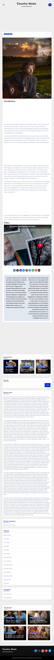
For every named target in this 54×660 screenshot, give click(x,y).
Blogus (31, 658)
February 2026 (8, 557)
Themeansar (38, 658)
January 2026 (7, 561)
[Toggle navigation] (3, 5)
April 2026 (6, 550)
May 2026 (6, 546)
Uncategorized (8, 597)
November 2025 (8, 568)
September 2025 (8, 576)
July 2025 (6, 583)
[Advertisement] (27, 21)
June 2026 (6, 542)
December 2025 (8, 565)
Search (6, 380)
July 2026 (6, 539)
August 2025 (7, 579)
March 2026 (7, 553)
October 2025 (7, 572)
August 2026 (7, 535)
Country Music (26, 3)
